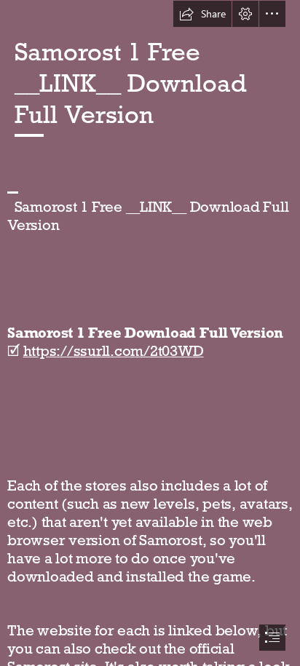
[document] (150, 333)
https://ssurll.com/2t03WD (113, 351)
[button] (202, 14)
